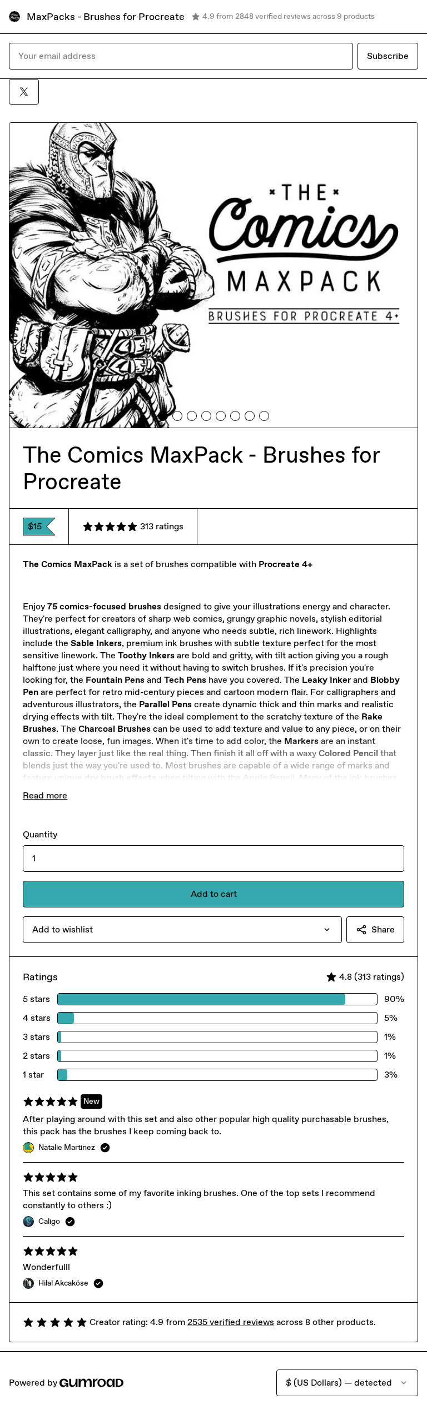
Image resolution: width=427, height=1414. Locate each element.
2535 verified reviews (230, 1322)
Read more (45, 795)
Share (383, 929)
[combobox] (182, 929)
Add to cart (214, 894)
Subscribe (388, 56)
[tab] (163, 416)
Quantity (40, 834)
